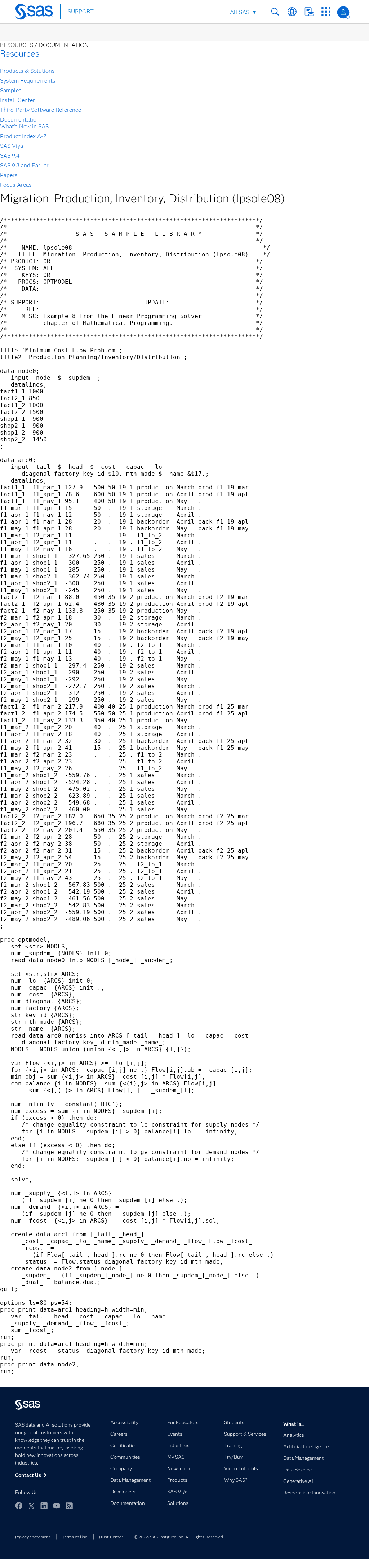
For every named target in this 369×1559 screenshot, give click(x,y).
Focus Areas (16, 184)
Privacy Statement (32, 1537)
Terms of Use (74, 1537)
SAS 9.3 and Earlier (24, 165)
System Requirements (27, 80)
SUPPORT (81, 11)
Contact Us (309, 11)
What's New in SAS (24, 126)
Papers (9, 175)
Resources (19, 53)
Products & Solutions (27, 70)
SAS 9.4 (10, 155)
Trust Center (110, 1537)
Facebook (18, 1505)
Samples (11, 90)
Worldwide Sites (292, 11)
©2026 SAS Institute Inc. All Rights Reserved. (179, 1537)
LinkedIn (44, 1505)
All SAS (239, 12)
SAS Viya (11, 145)
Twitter (31, 1505)
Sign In (343, 12)
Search (275, 11)
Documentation (20, 119)
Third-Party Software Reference (40, 109)
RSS (69, 1505)
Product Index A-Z (23, 136)
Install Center (17, 100)
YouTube (56, 1505)
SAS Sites (325, 11)
